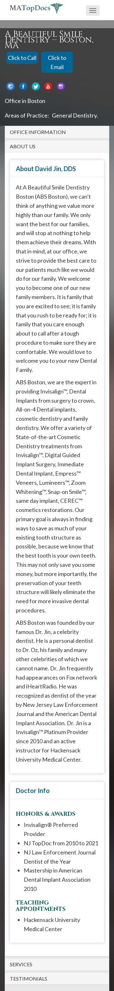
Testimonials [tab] (28, 978)
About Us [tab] (22, 146)
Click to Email (57, 62)
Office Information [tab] (38, 132)
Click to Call (22, 57)
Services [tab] (21, 964)
